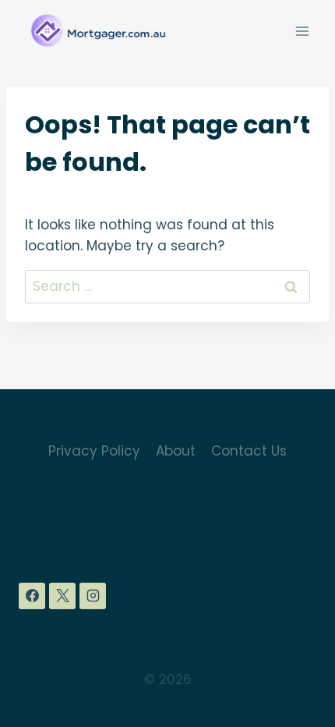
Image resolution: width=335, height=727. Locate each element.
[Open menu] (301, 31)
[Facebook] (32, 596)
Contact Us (249, 451)
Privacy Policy (94, 451)
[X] (62, 596)
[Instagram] (92, 596)
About (176, 451)
